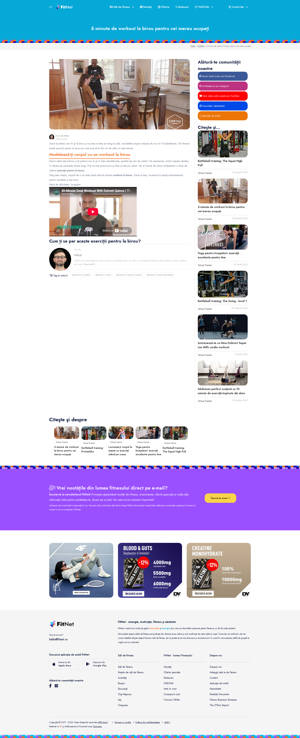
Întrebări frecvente (219, 694)
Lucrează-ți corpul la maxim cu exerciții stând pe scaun (120, 450)
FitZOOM (200, 46)
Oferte (164, 7)
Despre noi (216, 667)
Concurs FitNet (172, 700)
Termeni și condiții (122, 722)
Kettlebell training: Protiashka (92, 449)
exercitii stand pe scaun (129, 275)
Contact (214, 678)
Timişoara (97, 726)
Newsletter (215, 689)
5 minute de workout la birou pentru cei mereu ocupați (66, 450)
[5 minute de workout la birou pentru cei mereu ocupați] (223, 191)
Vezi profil (89, 264)
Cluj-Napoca (124, 694)
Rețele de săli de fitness (131, 672)
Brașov (121, 683)
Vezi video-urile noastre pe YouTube (220, 96)
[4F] (81, 570)
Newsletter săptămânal (213, 106)
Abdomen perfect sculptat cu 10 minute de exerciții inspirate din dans (221, 391)
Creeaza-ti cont (172, 694)
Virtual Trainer (205, 173)
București (123, 689)
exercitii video (103, 275)
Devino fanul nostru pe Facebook (218, 76)
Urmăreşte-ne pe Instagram (215, 86)
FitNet (192, 46)
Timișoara (123, 705)
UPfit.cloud (103, 722)
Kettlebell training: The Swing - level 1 (222, 301)
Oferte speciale (172, 672)
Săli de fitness (125, 667)
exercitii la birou (81, 275)
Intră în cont (170, 689)
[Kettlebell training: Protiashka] (93, 433)
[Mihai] (51, 137)
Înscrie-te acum (219, 498)
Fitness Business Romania (223, 700)
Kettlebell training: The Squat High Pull (174, 449)
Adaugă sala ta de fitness (223, 672)
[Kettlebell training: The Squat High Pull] (223, 144)
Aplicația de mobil (210, 116)
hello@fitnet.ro (58, 639)
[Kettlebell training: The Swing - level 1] (223, 284)
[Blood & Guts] (150, 570)
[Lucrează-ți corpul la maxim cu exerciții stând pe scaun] (120, 432)
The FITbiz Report (219, 705)
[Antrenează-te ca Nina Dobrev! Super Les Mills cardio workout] (223, 326)
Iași (119, 700)
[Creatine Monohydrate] (219, 570)
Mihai (66, 135)
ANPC (167, 722)
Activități (122, 678)
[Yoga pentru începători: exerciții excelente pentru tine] (223, 237)
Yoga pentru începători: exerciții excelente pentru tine (218, 255)
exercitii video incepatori (160, 275)
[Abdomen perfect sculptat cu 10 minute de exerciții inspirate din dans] (223, 373)
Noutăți (147, 7)
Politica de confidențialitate (147, 722)
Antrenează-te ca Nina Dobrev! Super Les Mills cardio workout (222, 345)
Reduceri (183, 7)
